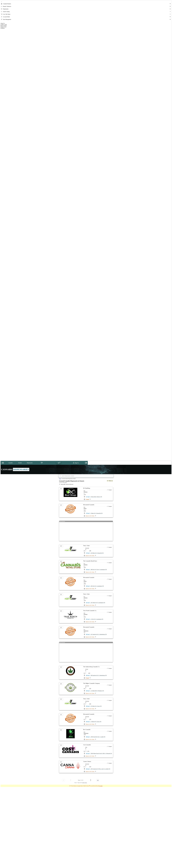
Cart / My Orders (6, 14)
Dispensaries (5, 9)
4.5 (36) (87, 703)
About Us (3, 23)
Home (60, 478)
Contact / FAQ (4, 24)
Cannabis (10, 462)
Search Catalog (6, 11)
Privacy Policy (4, 25)
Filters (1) (111, 480)
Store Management (7, 19)
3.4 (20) (87, 673)
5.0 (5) (86, 631)
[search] (60, 475)
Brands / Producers (7, 6)
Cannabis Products (7, 3)
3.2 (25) (85, 581)
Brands (20, 462)
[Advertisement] (86, 531)
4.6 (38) (87, 550)
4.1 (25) (85, 565)
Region (63, 484)
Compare (110, 489)
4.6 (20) (87, 688)
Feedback (3, 28)
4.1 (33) (85, 598)
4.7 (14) (87, 766)
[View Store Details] (70, 496)
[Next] (91, 780)
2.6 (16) (86, 751)
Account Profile (6, 16)
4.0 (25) (85, 615)
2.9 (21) (85, 509)
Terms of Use (3, 27)
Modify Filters (84, 782)
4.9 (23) (86, 733)
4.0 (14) (85, 492)
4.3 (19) (87, 719)
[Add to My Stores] (61, 489)
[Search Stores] (42, 463)
